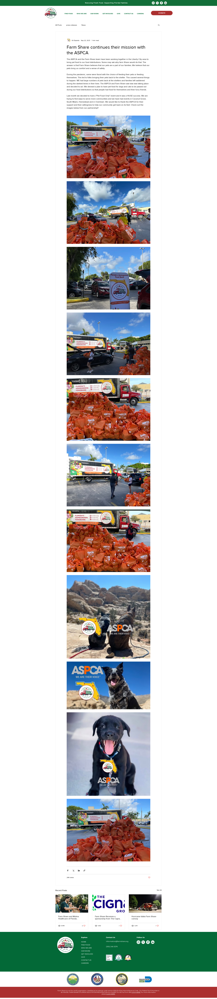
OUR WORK (85, 951)
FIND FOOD (85, 945)
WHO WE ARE (86, 948)
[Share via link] (84, 870)
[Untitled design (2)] (157, 2)
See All (159, 890)
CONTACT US (86, 960)
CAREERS (85, 963)
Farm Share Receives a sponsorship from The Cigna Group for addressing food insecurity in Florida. (107, 917)
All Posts (58, 25)
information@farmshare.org (117, 941)
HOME (83, 942)
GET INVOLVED (87, 954)
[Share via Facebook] (68, 870)
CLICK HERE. (136, 992)
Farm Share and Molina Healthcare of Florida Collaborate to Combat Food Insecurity (70, 917)
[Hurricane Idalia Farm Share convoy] (145, 903)
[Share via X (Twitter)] (73, 870)
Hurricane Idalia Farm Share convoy (144, 917)
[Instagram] (153, 2)
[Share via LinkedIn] (79, 870)
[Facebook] (161, 2)
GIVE (83, 957)
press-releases (71, 25)
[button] (69, 13)
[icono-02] (165, 2)
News (83, 25)
